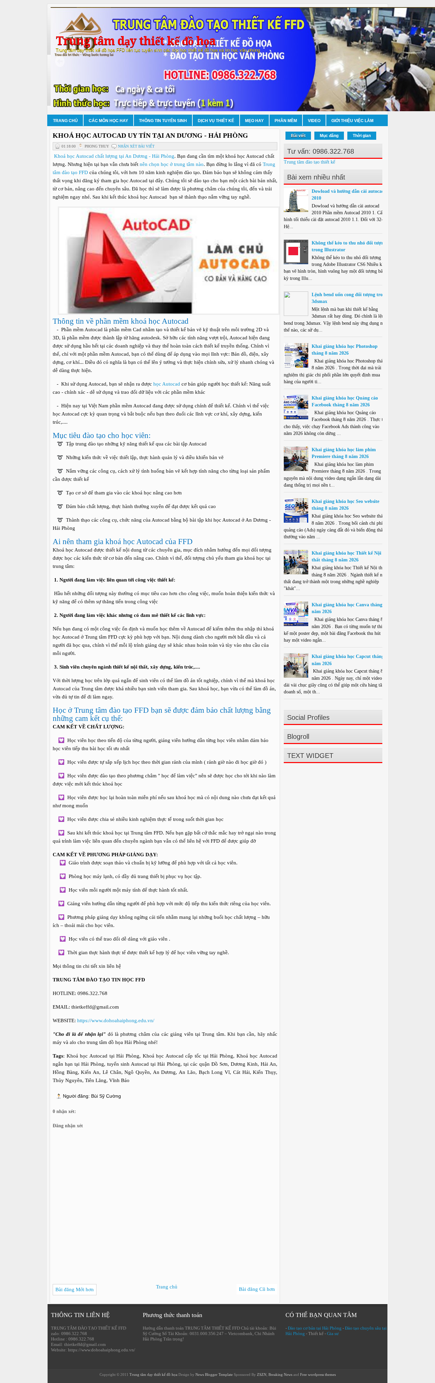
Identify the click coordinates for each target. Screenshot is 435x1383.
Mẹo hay (254, 120)
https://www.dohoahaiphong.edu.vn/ (115, 1020)
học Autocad (166, 384)
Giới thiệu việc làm (352, 120)
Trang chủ (65, 120)
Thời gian (362, 135)
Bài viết (298, 135)
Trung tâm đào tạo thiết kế (309, 162)
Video (314, 120)
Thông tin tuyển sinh (163, 120)
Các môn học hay (108, 120)
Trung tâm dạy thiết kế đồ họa (135, 41)
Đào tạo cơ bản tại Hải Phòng (315, 1328)
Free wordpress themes (318, 1374)
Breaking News (280, 1374)
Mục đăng (329, 135)
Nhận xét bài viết (136, 146)
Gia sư (332, 1333)
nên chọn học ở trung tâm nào (172, 164)
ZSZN (261, 1374)
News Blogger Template (214, 1374)
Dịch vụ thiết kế (216, 120)
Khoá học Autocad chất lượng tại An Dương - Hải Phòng (114, 156)
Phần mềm (286, 120)
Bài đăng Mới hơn (74, 1289)
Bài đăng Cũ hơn (257, 1289)
